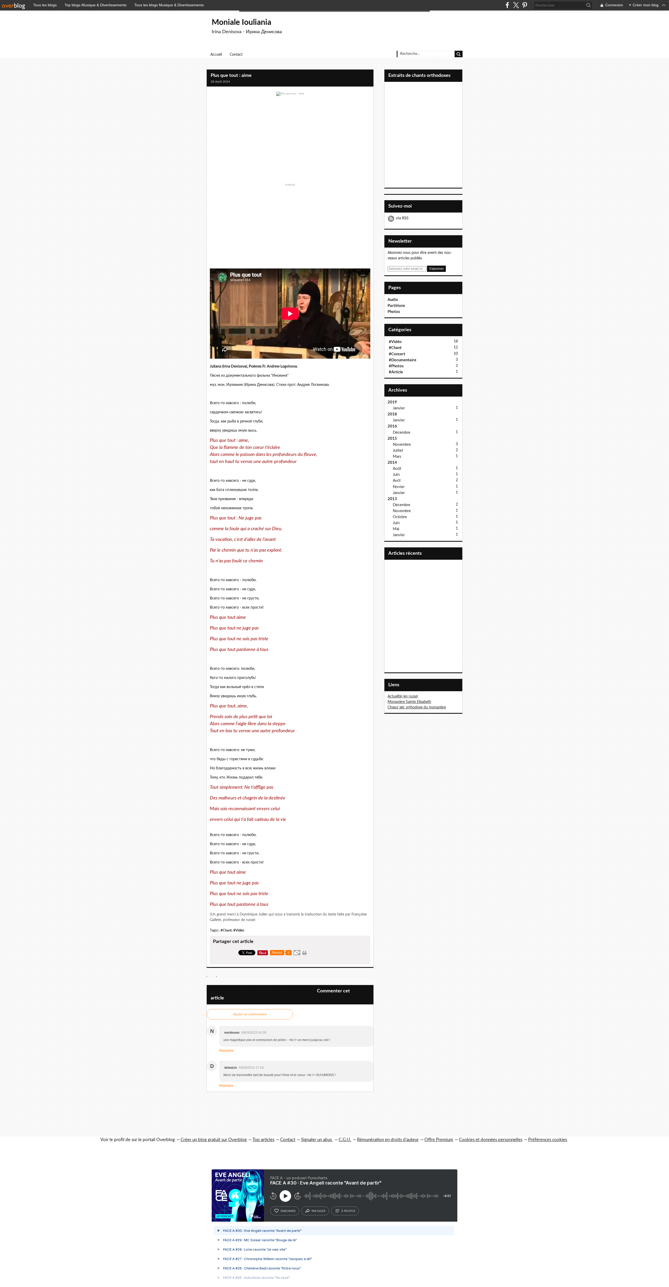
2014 (392, 463)
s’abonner (288, 1210)
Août (397, 469)
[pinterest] (524, 5)
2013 (392, 499)
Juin (396, 475)
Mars (397, 457)
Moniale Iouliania (241, 22)
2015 (392, 439)
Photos (394, 312)
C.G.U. (345, 1139)
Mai (396, 529)
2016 (392, 426)
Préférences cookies (547, 1139)
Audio (393, 300)
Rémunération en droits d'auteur (388, 1139)
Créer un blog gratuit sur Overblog (214, 1139)
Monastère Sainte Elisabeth (409, 702)
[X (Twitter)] (516, 5)
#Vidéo (238, 930)
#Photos (396, 366)
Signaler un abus (317, 1139)
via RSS (402, 218)
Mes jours (361, 987)
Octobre (400, 517)
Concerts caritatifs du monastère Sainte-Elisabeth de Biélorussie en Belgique (264, 987)
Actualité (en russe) (403, 696)
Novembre (402, 445)
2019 (392, 402)
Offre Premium (438, 1139)
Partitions (396, 306)
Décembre (401, 432)
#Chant (226, 930)
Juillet (398, 451)
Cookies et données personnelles (490, 1139)
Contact (236, 54)
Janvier (399, 408)
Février (399, 487)
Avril (397, 481)
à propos (348, 1210)
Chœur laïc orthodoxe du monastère (417, 707)
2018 (392, 414)
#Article (396, 372)
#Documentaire (402, 360)
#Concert (397, 354)
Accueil (216, 54)
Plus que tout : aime (231, 75)
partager (318, 1210)
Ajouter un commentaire (250, 1014)
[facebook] (507, 5)
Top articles (263, 1139)
